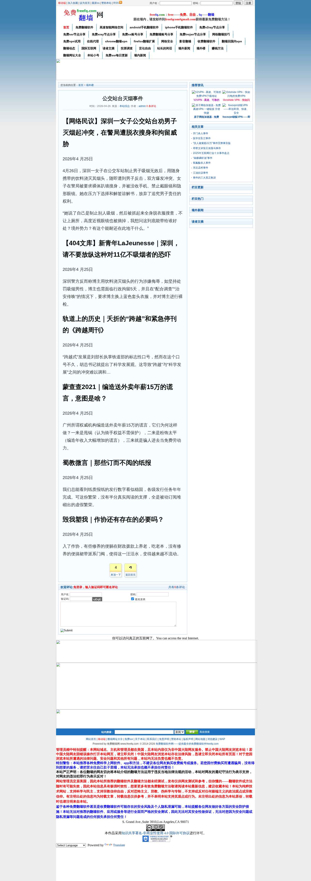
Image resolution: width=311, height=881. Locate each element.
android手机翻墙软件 (144, 27)
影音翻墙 (185, 41)
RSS (116, 2)
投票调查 (127, 48)
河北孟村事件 (200, 167)
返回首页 (130, 574)
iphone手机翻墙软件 (179, 27)
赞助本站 (106, 2)
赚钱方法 (218, 48)
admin (142, 106)
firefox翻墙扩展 (144, 41)
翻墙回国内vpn (232, 41)
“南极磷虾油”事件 (202, 158)
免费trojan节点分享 (193, 34)
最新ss (95, 2)
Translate (119, 845)
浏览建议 (212, 739)
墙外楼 (201, 48)
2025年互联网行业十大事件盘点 (211, 153)
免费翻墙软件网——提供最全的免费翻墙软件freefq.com (187, 743)
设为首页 (85, 2)
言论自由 (145, 48)
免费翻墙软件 (84, 27)
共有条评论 (176, 587)
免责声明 (164, 739)
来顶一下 (116, 574)
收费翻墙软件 (206, 41)
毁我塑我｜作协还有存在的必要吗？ (113, 519)
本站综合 (125, 106)
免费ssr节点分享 (74, 34)
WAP (222, 739)
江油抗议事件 (200, 172)
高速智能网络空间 (111, 27)
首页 (66, 27)
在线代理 (93, 41)
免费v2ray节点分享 (212, 27)
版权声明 (188, 739)
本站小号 (93, 55)
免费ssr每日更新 (117, 55)
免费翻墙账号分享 (161, 34)
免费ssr (129, 739)
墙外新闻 (184, 48)
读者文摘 (108, 48)
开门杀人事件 (200, 133)
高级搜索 (205, 731)
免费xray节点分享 (104, 34)
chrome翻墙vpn (116, 41)
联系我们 (152, 739)
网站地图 (200, 739)
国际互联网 (88, 48)
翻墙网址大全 (72, 55)
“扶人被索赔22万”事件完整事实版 (212, 143)
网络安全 (167, 41)
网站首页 (91, 739)
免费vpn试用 (72, 41)
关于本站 (140, 739)
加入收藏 (73, 2)
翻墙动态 (69, 48)
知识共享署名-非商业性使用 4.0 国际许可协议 (156, 833)
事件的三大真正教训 (204, 177)
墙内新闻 (140, 55)
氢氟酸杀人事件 (202, 162)
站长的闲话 (164, 48)
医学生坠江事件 (202, 138)
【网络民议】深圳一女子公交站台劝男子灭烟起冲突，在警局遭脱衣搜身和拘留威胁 (120, 132)
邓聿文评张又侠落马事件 (207, 148)
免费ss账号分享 (132, 34)
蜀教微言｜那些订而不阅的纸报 (107, 462)
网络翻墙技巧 (221, 34)
